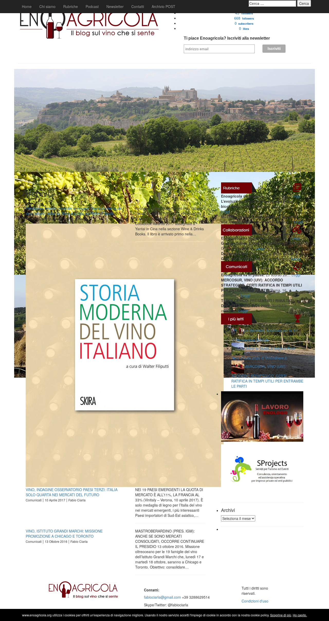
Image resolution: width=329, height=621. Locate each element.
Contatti (137, 6)
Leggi (295, 196)
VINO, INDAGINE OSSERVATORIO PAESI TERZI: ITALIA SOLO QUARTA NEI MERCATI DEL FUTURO (71, 492)
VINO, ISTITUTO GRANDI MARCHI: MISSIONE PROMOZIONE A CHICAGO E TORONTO (64, 533)
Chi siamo (47, 6)
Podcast (92, 6)
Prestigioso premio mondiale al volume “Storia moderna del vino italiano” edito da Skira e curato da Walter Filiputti (74, 211)
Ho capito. (300, 615)
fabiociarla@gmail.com (162, 597)
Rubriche (70, 6)
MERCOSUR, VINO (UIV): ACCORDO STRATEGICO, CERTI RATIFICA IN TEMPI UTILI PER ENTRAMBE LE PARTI (267, 376)
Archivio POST (163, 6)
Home (27, 6)
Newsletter (115, 6)
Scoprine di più (280, 615)
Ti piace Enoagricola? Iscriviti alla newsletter (227, 38)
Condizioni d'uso (255, 601)
